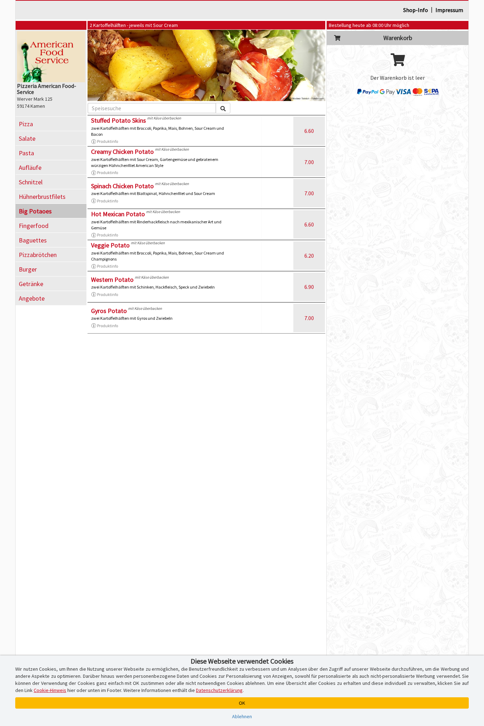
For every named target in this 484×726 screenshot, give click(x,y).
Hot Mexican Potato (118, 214)
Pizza (26, 124)
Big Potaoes (35, 211)
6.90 (309, 286)
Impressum (449, 9)
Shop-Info (415, 9)
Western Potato (112, 279)
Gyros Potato (109, 311)
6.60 (309, 130)
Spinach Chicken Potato (122, 186)
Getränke (31, 284)
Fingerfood (34, 226)
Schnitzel (31, 182)
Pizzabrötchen (38, 255)
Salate (27, 138)
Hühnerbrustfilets (42, 196)
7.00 (309, 162)
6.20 (309, 255)
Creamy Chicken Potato (122, 151)
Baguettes (33, 240)
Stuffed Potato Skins (118, 120)
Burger (28, 269)
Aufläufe (30, 167)
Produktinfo (107, 141)
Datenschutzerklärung (219, 690)
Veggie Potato (110, 245)
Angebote (32, 298)
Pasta (26, 153)
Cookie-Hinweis (50, 690)
